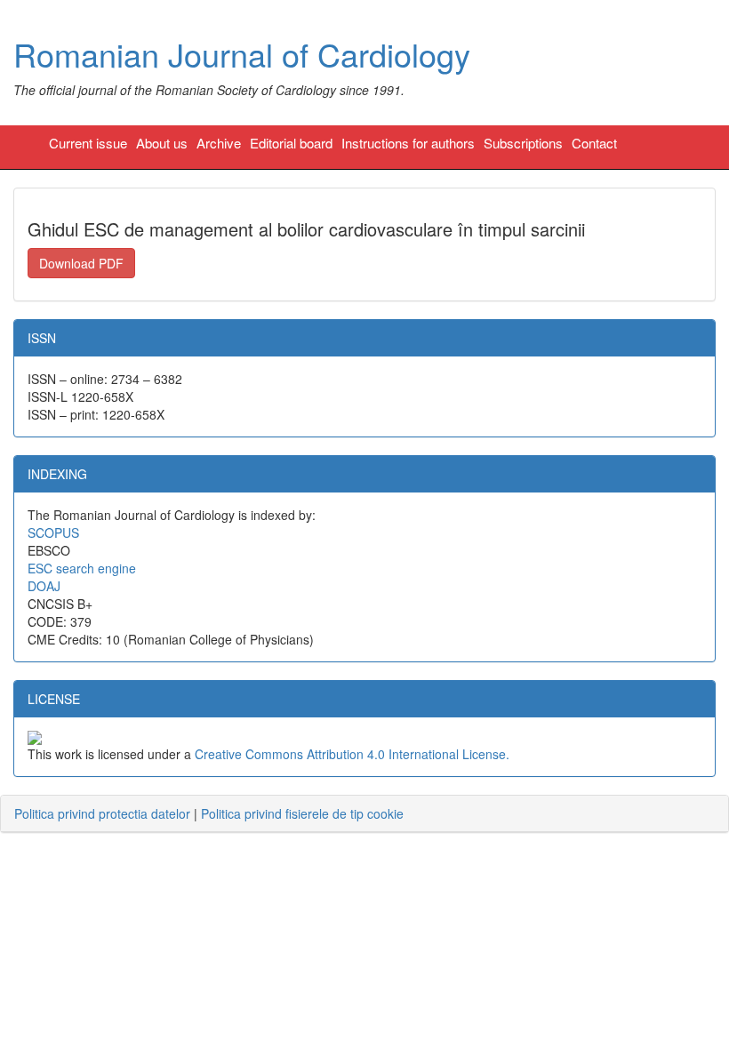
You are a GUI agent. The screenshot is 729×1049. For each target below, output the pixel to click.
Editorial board (291, 142)
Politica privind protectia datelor (102, 813)
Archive (218, 142)
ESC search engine (82, 568)
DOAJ (44, 586)
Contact (594, 142)
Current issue (88, 142)
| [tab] (209, 813)
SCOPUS (53, 532)
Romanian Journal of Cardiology (241, 53)
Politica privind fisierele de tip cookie (302, 813)
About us (162, 142)
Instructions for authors (408, 142)
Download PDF (81, 263)
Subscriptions (523, 142)
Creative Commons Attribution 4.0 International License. (352, 754)
